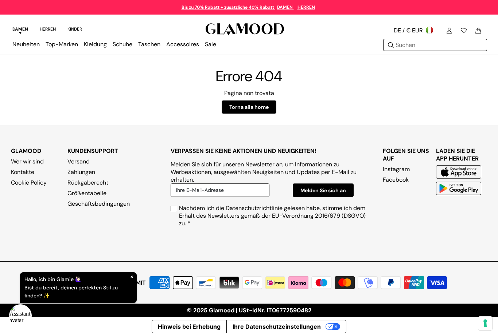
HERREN (306, 7)
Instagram (396, 169)
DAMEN (285, 7)
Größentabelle (86, 193)
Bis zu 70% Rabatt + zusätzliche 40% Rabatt (228, 7)
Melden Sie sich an (323, 190)
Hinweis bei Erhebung (189, 326)
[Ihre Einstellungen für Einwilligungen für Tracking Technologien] (485, 323)
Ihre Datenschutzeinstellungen (277, 326)
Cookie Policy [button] (29, 182)
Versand (78, 161)
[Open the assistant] (20, 315)
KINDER (74, 29)
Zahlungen (81, 172)
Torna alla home (249, 107)
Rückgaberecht (87, 182)
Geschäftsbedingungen (98, 203)
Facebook (396, 179)
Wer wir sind (27, 161)
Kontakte (22, 172)
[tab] (20, 30)
